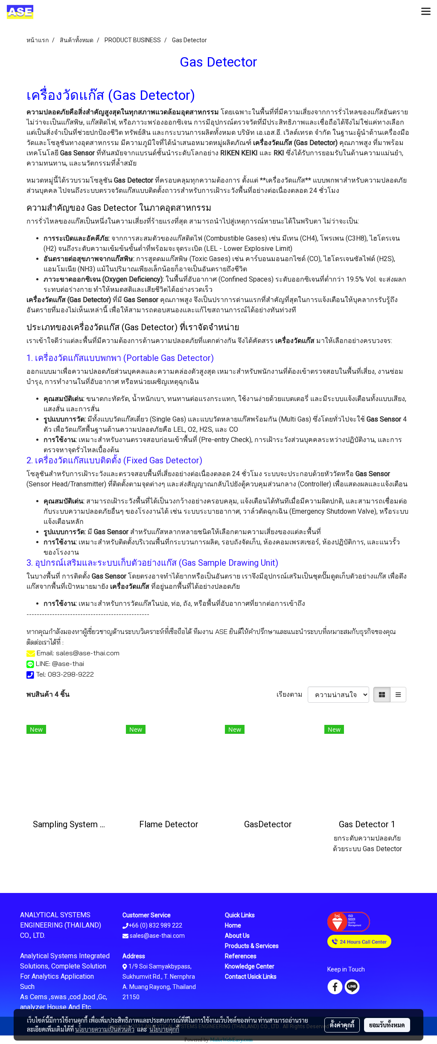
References (240, 956)
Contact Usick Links (251, 976)
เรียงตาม (292, 694)
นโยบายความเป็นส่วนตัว (104, 1029)
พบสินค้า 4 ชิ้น (48, 694)
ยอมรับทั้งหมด (387, 1025)
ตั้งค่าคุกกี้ (342, 1025)
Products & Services (252, 945)
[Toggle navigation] (426, 12)
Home (233, 925)
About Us (237, 935)
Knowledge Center (249, 966)
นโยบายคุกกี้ (164, 1029)
